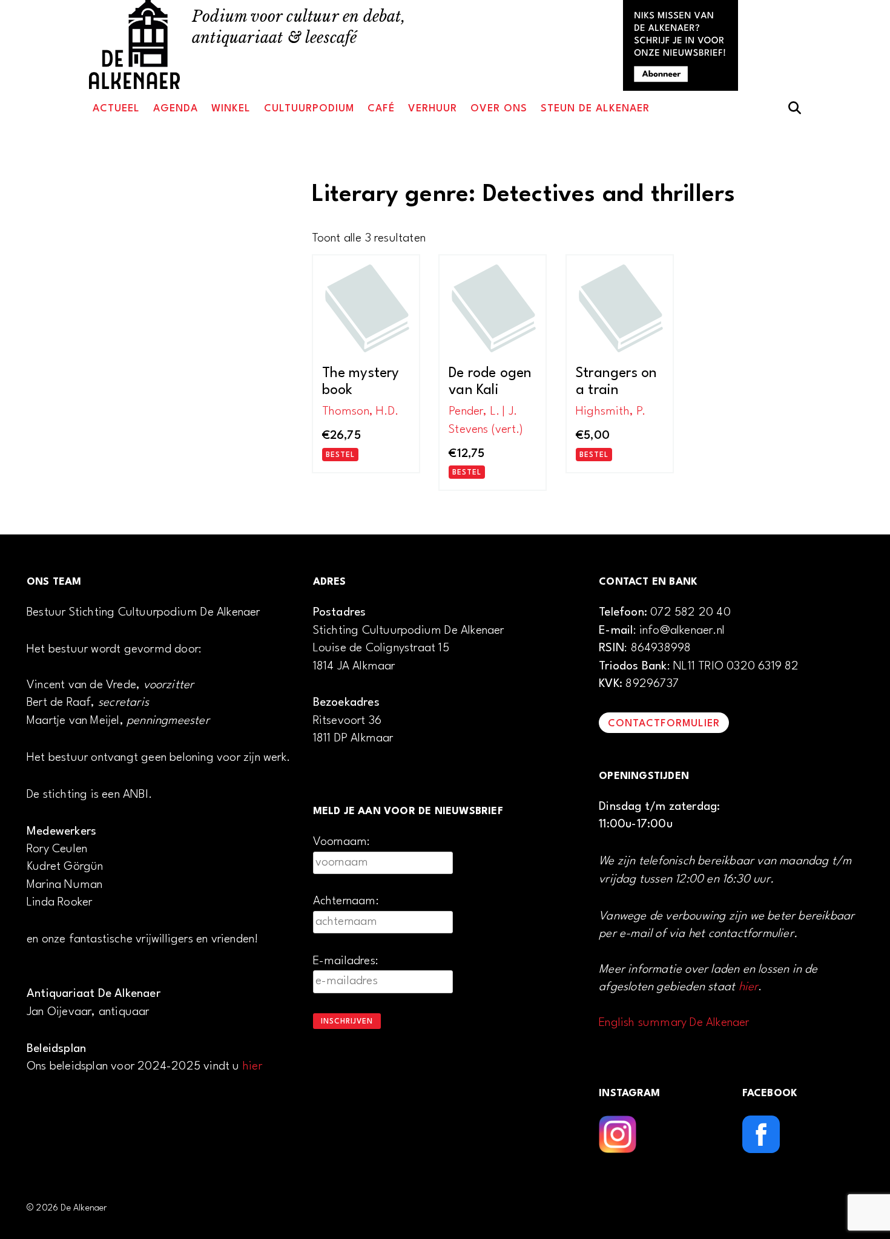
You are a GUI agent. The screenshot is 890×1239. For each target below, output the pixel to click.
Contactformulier (664, 723)
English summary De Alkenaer (674, 1023)
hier (252, 1066)
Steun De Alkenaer (595, 109)
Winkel (231, 109)
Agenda (175, 109)
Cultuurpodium (309, 109)
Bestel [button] (340, 455)
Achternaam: (346, 901)
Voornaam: (342, 842)
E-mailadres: (345, 961)
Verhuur (432, 109)
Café (381, 109)
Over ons (498, 109)
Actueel (116, 109)
